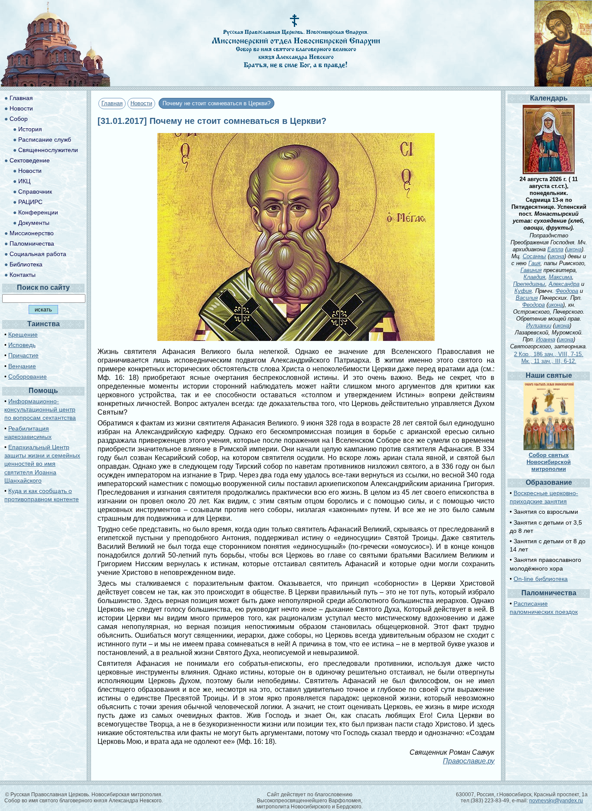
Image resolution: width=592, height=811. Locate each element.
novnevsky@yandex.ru (556, 801)
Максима (560, 277)
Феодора (567, 291)
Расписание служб (44, 139)
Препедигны (529, 284)
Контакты (23, 274)
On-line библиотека (541, 578)
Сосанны (534, 256)
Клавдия (534, 277)
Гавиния (531, 270)
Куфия (523, 291)
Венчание (22, 366)
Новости (141, 103)
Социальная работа (38, 253)
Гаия (534, 263)
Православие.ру (468, 761)
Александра (564, 284)
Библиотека (26, 264)
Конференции (38, 212)
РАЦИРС (30, 201)
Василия (527, 298)
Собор (19, 118)
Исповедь (22, 344)
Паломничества (32, 243)
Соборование (27, 376)
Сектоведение (30, 160)
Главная (112, 103)
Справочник (35, 191)
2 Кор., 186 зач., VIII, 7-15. (548, 354)
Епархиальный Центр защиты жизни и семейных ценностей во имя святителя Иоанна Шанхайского (42, 464)
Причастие (23, 355)
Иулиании (538, 325)
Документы (33, 222)
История (30, 129)
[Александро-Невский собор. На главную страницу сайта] (55, 84)
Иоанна (545, 339)
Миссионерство (32, 233)
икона (574, 249)
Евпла (555, 249)
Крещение (23, 334)
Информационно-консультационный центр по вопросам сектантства (40, 409)
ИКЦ (24, 181)
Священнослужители (48, 149)
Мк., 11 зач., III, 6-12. (548, 361)
